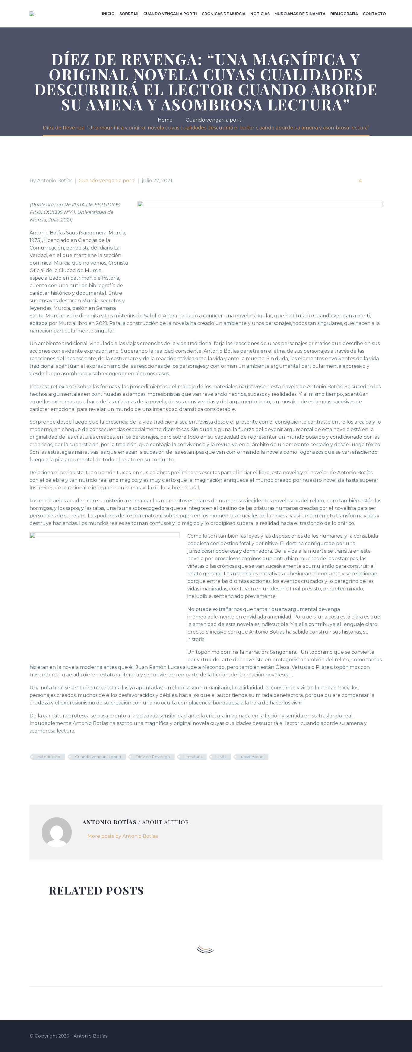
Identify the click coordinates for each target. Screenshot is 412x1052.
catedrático (48, 756)
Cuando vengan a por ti (170, 13)
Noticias (260, 13)
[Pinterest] (51, 774)
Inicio (108, 13)
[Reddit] (78, 774)
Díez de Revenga (153, 756)
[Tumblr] (60, 774)
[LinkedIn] (69, 774)
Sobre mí (128, 13)
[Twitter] (42, 774)
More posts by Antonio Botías (122, 836)
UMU (221, 756)
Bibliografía (344, 13)
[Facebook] (33, 774)
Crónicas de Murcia (224, 13)
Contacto (374, 13)
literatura (193, 756)
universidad (252, 756)
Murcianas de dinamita (299, 13)
